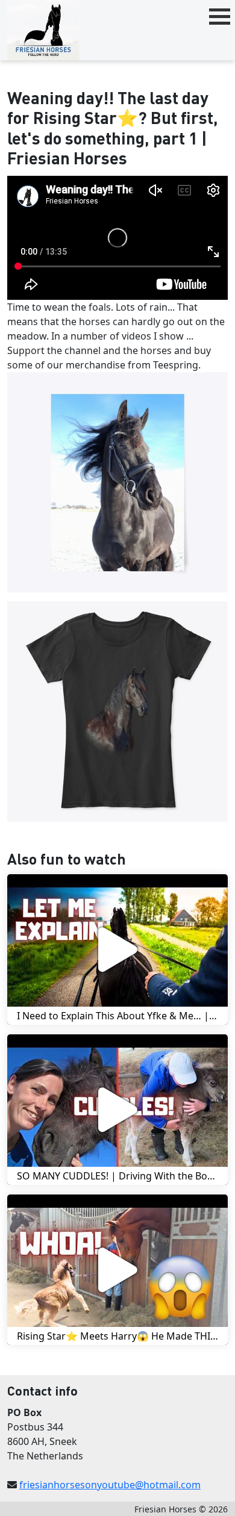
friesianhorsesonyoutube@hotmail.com (110, 1484)
